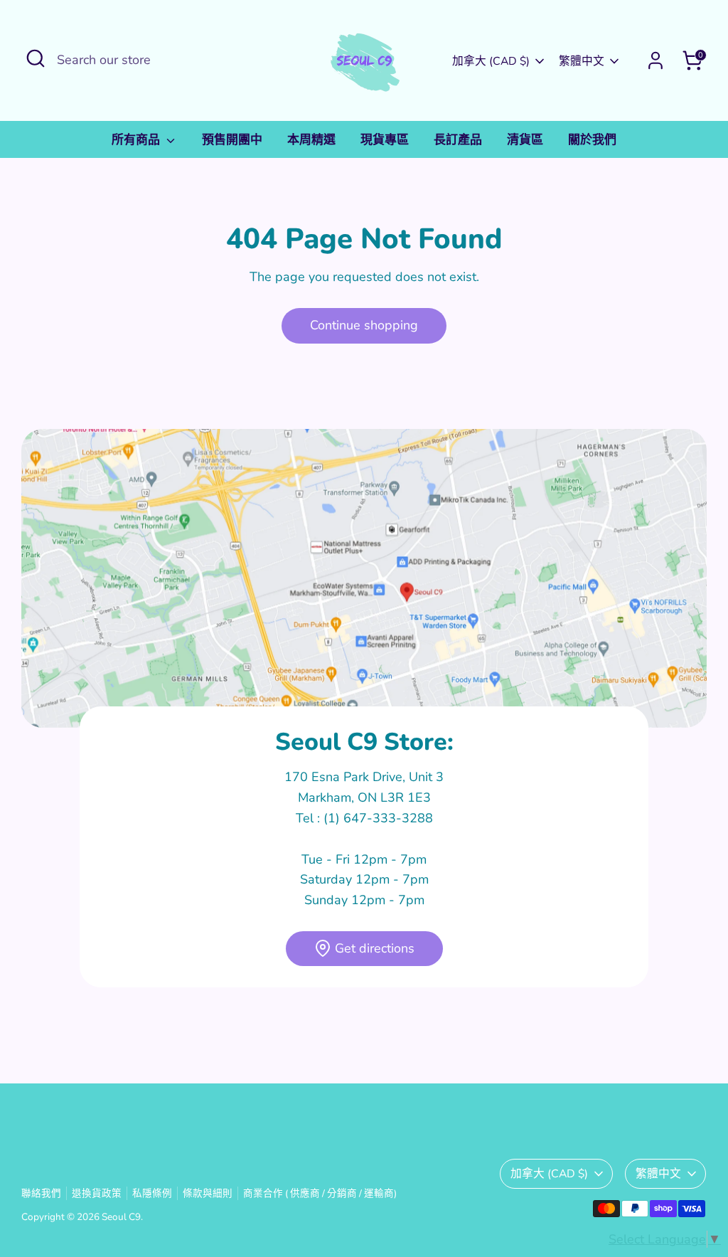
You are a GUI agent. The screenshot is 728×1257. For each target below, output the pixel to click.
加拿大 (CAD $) (491, 61)
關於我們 (592, 140)
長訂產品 (458, 140)
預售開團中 (232, 140)
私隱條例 (152, 1193)
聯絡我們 (41, 1193)
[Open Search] (35, 58)
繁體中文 (581, 61)
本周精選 (311, 140)
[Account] (655, 60)
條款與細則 (207, 1193)
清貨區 (525, 140)
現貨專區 (384, 140)
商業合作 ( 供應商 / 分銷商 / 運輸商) (320, 1193)
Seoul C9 (121, 1217)
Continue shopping (364, 325)
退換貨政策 (97, 1193)
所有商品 (138, 140)
